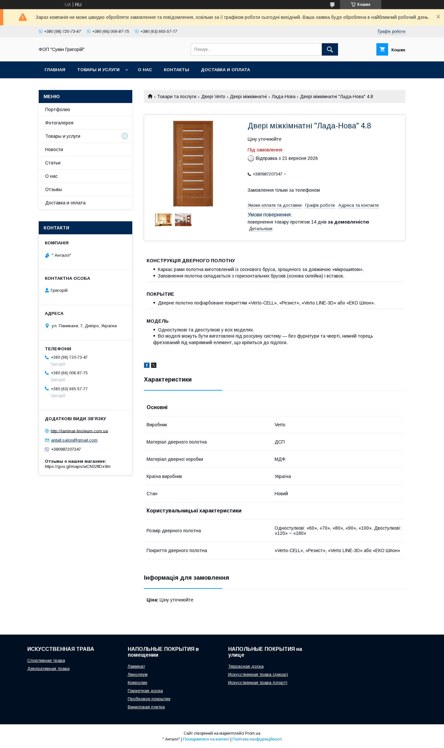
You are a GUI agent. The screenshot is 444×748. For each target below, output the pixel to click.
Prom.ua (252, 733)
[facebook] (147, 366)
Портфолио (57, 109)
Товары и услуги (98, 69)
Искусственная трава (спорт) (257, 682)
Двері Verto (213, 96)
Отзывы (53, 189)
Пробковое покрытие (149, 698)
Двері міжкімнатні (248, 96)
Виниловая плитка (146, 706)
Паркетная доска (145, 690)
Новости (54, 149)
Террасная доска (246, 666)
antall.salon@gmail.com (74, 440)
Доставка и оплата (225, 69)
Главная (55, 69)
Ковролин (137, 682)
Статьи (52, 162)
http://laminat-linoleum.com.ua (79, 430)
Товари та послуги (176, 96)
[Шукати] (330, 49)
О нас (145, 69)
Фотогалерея (59, 122)
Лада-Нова (283, 96)
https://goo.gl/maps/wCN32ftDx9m (78, 466)
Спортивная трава (46, 660)
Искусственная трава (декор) (258, 674)
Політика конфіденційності (257, 739)
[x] (153, 366)
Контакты (176, 69)
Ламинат (136, 666)
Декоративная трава (48, 668)
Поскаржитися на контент (206, 739)
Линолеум (138, 674)
